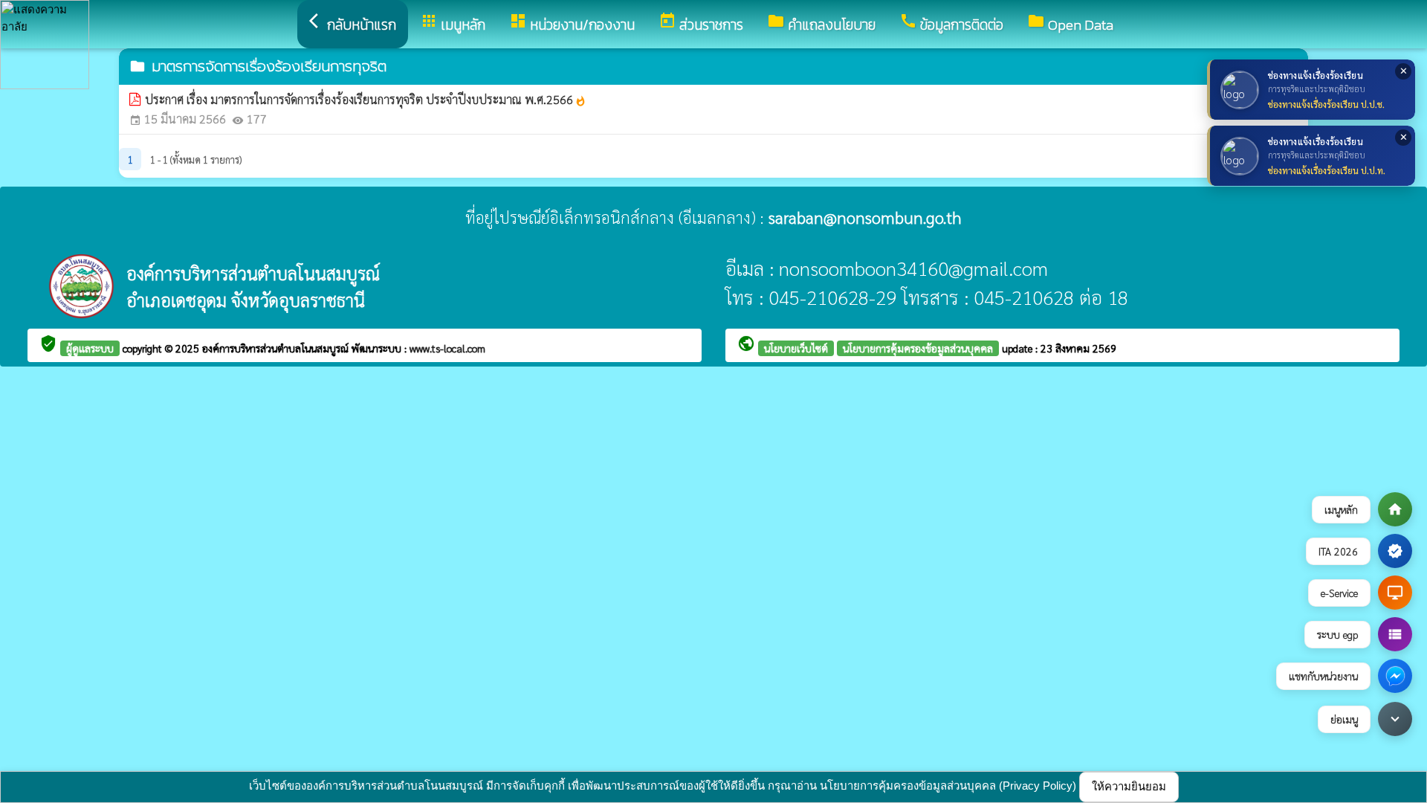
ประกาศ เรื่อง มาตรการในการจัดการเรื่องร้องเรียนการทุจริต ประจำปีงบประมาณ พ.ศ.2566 (365, 99)
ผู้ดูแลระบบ (90, 348)
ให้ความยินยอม (1129, 786)
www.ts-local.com (447, 348)
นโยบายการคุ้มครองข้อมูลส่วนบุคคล (918, 348)
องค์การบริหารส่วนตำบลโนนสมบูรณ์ (277, 348)
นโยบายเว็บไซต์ (796, 348)
